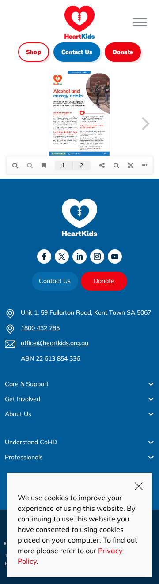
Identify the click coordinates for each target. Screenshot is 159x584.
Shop (33, 52)
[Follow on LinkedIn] (79, 256)
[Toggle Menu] (140, 22)
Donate (123, 52)
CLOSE (138, 486)
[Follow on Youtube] (115, 256)
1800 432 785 (40, 328)
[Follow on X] (62, 256)
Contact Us (76, 52)
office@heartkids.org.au (54, 343)
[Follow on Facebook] (44, 256)
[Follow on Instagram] (97, 256)
